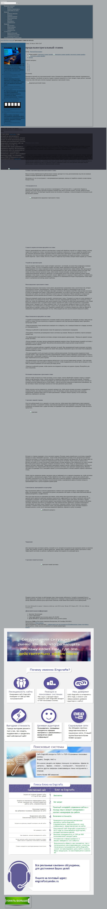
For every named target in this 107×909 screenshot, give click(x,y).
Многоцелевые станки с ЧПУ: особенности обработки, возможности (12, 76)
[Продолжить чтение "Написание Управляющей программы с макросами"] (12, 107)
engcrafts (3, 40)
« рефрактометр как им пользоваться (57, 624)
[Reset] (17, 3)
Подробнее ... (8, 73)
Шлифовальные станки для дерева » (78, 624)
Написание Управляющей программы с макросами (11, 100)
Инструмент (8, 98)
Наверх (27, 627)
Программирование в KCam (12, 47)
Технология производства (12, 71)
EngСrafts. (13, 134)
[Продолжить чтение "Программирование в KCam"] (12, 64)
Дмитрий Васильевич (36, 51)
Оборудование (9, 40)
